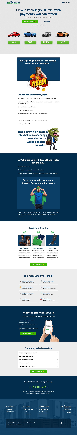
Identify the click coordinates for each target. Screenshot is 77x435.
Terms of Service (18, 424)
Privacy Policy (11, 424)
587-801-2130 (38, 387)
